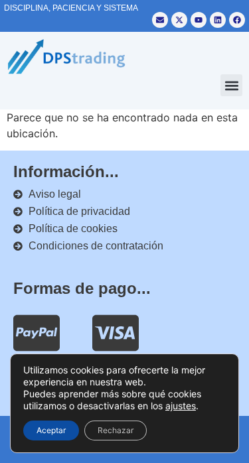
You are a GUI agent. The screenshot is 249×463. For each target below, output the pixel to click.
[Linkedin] (218, 20)
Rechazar (115, 430)
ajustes (180, 405)
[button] (231, 85)
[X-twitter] (179, 20)
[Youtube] (199, 20)
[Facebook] (237, 20)
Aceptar (51, 430)
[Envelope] (160, 20)
